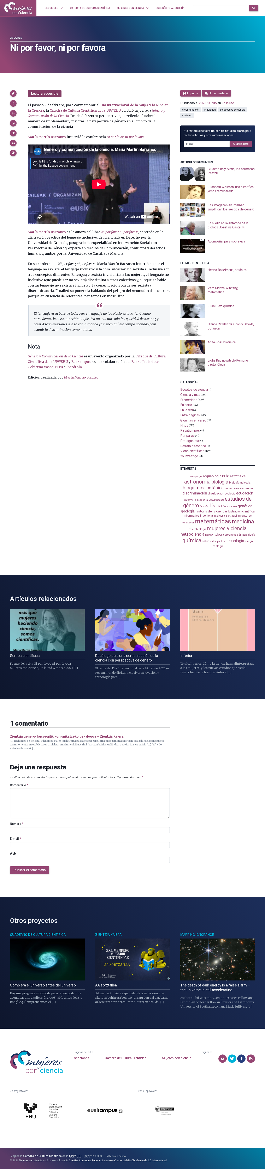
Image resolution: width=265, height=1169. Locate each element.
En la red (16, 37)
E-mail (15, 838)
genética (245, 506)
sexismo (187, 115)
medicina (243, 521)
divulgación (216, 493)
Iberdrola (74, 367)
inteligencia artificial (225, 515)
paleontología (214, 534)
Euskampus (81, 361)
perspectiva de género (232, 109)
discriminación (190, 109)
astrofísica (237, 476)
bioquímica (194, 487)
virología (249, 541)
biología (219, 482)
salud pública (217, 541)
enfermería (190, 500)
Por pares (187, 436)
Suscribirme (241, 144)
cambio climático (234, 488)
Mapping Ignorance (197, 935)
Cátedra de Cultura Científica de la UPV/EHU (85, 110)
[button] (13, 93)
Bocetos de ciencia (194, 390)
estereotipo (216, 499)
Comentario (19, 785)
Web (13, 853)
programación (233, 534)
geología (188, 511)
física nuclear (230, 506)
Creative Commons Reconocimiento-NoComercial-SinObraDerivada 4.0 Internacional (118, 1160)
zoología (217, 546)
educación (244, 493)
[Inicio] (18, 8)
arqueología (212, 476)
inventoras (245, 515)
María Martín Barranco (47, 137)
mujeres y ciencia (227, 528)
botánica (215, 487)
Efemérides (188, 400)
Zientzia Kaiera (108, 935)
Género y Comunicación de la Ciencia (55, 356)
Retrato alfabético (193, 446)
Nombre (16, 823)
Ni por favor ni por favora (119, 232)
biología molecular (240, 482)
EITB (59, 367)
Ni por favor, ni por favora (125, 137)
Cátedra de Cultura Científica (125, 1058)
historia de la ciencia (211, 511)
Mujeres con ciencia (176, 1058)
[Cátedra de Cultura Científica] (43, 1111)
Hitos (184, 425)
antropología (196, 476)
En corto (186, 405)
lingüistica (210, 109)
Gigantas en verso (193, 420)
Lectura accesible (44, 94)
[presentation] (217, 174)
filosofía (204, 506)
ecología (230, 493)
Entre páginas (190, 415)
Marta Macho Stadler (81, 377)
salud (205, 541)
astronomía (197, 482)
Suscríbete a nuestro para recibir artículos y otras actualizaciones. (217, 133)
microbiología (197, 529)
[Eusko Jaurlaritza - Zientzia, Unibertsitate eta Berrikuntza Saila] (164, 1111)
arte (225, 475)
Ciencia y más (190, 395)
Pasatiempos (190, 430)
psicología (248, 534)
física (215, 506)
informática (191, 515)
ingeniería (206, 515)
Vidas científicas (192, 451)
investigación (188, 522)
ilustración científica (241, 511)
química (191, 540)
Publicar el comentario (29, 870)
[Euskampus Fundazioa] (105, 1111)
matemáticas (213, 521)
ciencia (248, 488)
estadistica (202, 500)
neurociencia (192, 534)
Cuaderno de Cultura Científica (38, 935)
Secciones (81, 1058)
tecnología (235, 541)
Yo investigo (189, 456)
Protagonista (189, 441)
